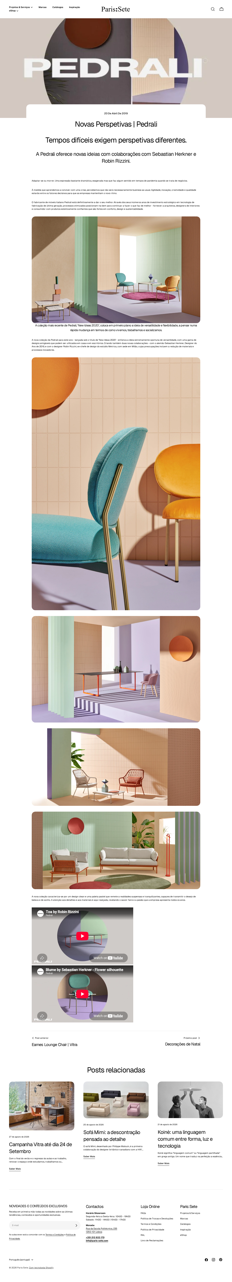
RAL (143, 1235)
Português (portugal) (19, 1259)
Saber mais (15, 1168)
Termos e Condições (54, 1234)
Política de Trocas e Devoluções (157, 1218)
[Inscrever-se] (76, 1225)
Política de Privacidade (152, 1229)
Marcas (184, 1218)
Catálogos (185, 1224)
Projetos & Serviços (190, 1213)
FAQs (143, 1213)
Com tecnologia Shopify (41, 1267)
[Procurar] (212, 9)
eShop (183, 1235)
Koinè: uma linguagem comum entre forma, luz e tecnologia (185, 1139)
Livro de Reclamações (152, 1240)
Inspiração (185, 1229)
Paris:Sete (22, 1267)
